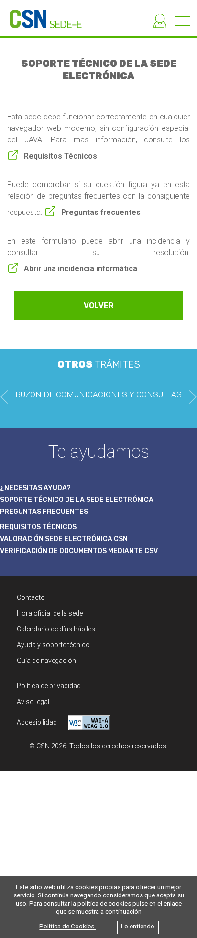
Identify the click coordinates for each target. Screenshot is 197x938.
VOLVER (99, 305)
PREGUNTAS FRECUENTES (44, 512)
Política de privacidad (49, 686)
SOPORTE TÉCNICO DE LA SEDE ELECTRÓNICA (76, 500)
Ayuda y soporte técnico (53, 645)
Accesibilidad (37, 722)
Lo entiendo (137, 926)
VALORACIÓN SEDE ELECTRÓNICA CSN (64, 539)
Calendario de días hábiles (56, 629)
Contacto (31, 597)
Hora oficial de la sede (50, 613)
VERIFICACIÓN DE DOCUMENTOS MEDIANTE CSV (79, 551)
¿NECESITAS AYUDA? (35, 488)
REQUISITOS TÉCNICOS (38, 527)
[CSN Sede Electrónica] (41, 14)
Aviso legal (33, 701)
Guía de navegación (46, 660)
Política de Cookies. (67, 926)
